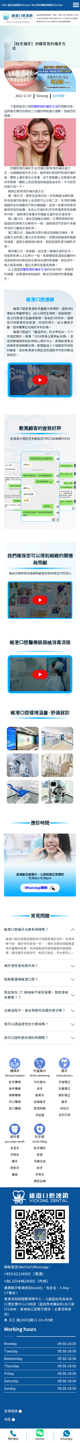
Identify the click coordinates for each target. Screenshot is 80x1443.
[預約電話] (13, 1433)
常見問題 (40, 1108)
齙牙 (64, 1102)
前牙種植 (15, 1082)
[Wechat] (40, 1433)
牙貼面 (39, 1115)
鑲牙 (15, 1161)
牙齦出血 (40, 1161)
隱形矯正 (64, 1095)
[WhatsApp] (66, 1433)
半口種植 (15, 1102)
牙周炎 (39, 1174)
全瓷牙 (14, 1148)
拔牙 (40, 1168)
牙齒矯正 (64, 1082)
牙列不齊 (64, 1115)
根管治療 (40, 1181)
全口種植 (15, 1108)
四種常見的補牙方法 (44, 106)
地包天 (64, 1108)
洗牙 (40, 1089)
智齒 (40, 1155)
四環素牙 (40, 1102)
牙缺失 (14, 1155)
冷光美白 (40, 1082)
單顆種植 (15, 1095)
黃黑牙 (39, 1095)
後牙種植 (15, 1089)
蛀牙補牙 (59, 96)
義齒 (15, 1174)
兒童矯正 (64, 1089)
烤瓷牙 (14, 1168)
